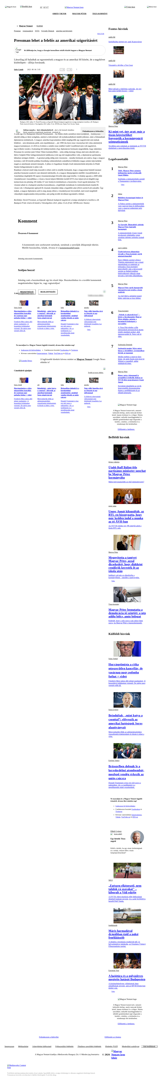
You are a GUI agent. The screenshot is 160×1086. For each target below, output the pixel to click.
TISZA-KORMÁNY (100, 14)
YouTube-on (58, 353)
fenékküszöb (112, 925)
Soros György (113, 710)
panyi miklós (122, 248)
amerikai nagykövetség (64, 31)
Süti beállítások (149, 1047)
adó (38, 307)
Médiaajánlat (23, 1047)
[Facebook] (92, 349)
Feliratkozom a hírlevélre (93, 131)
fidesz (120, 194)
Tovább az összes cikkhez (96, 373)
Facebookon (64, 350)
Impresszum (9, 1047)
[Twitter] (102, 349)
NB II (110, 880)
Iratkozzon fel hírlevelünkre (31, 350)
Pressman (17, 31)
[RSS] (102, 352)
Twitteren (74, 350)
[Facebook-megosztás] (104, 69)
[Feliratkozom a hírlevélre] (26, 7)
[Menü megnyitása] (151, 7)
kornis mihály (118, 834)
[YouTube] (97, 352)
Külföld (40, 26)
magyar (100, 34)
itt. (60, 132)
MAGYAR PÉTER (79, 14)
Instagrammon (42, 353)
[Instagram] (97, 349)
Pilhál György (116, 831)
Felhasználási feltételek (64, 1047)
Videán (50, 353)
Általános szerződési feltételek (89, 1047)
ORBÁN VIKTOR (59, 14)
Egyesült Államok (47, 31)
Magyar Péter (113, 126)
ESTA (37, 31)
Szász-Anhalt (18, 307)
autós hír (111, 37)
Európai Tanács (113, 761)
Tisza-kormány (123, 311)
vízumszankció (28, 31)
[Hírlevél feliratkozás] (102, 345)
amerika (86, 307)
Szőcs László (18, 69)
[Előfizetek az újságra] (130, 7)
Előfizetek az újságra (113, 1037)
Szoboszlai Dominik (125, 345)
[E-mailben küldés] (94, 69)
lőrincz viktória (113, 462)
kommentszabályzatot (69, 247)
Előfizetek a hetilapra (126, 429)
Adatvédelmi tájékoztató (41, 1047)
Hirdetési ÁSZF (111, 1047)
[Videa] (92, 352)
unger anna (112, 506)
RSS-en (67, 353)
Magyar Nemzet (26, 26)
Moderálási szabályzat (130, 1047)
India (62, 307)
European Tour (113, 971)
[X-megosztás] (99, 69)
